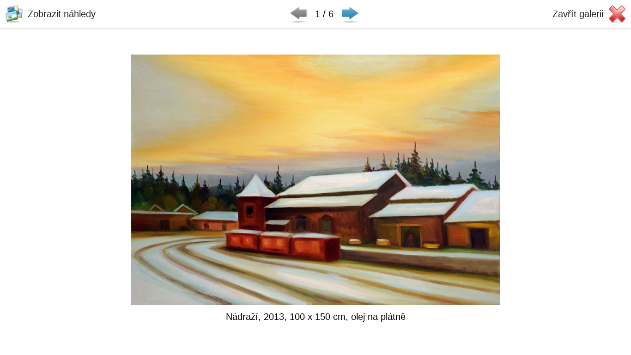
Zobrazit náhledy (62, 13)
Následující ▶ (350, 14)
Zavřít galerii (577, 13)
